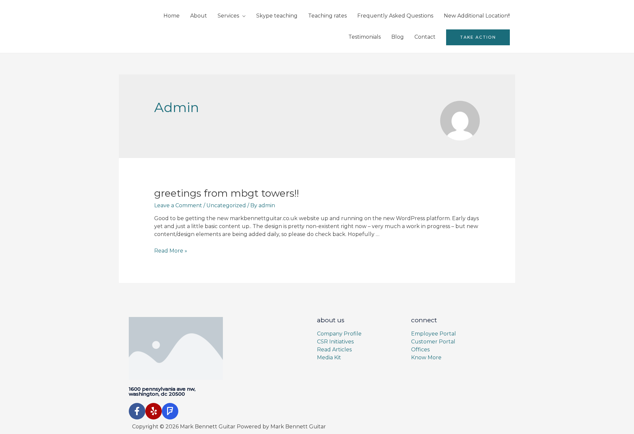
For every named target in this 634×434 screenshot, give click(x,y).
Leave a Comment (178, 205)
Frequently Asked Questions (395, 16)
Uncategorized (226, 205)
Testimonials (364, 37)
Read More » (170, 251)
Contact (425, 37)
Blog (397, 37)
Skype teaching (277, 16)
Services (228, 16)
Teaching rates (327, 16)
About (198, 16)
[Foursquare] (170, 411)
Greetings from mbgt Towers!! (226, 193)
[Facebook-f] (137, 411)
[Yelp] (153, 411)
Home (171, 16)
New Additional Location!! (477, 16)
